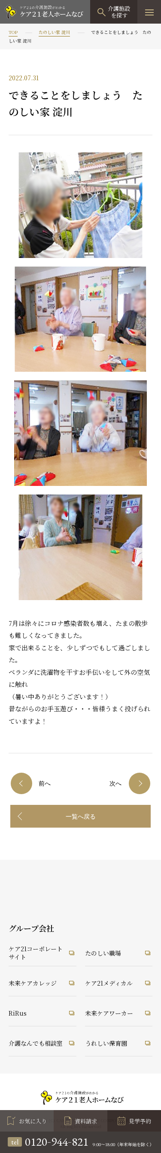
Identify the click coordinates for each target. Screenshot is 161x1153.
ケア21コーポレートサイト (36, 953)
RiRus (18, 1013)
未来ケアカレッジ (33, 983)
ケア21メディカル (109, 983)
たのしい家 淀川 (54, 32)
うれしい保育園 (106, 1043)
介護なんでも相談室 (36, 1043)
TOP (13, 32)
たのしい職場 (103, 953)
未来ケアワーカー (109, 1013)
